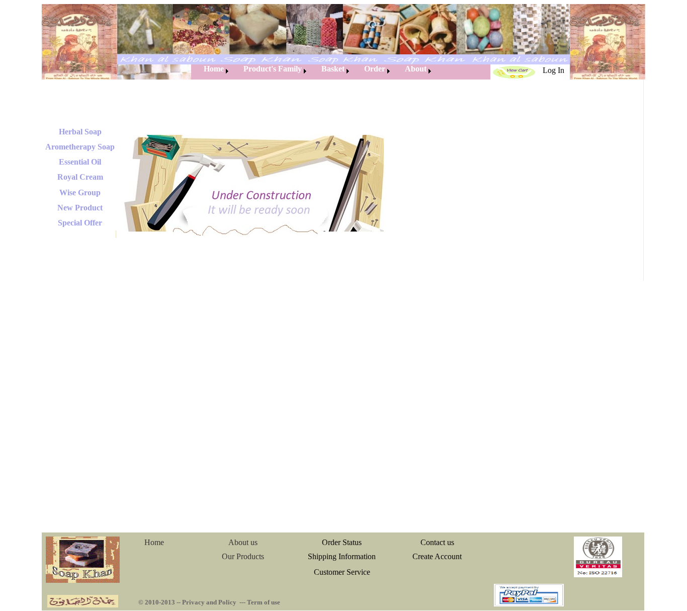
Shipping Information (342, 556)
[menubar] (312, 71)
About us (242, 542)
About (415, 68)
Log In (553, 70)
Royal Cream (80, 177)
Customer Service (342, 572)
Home (214, 68)
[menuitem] (211, 71)
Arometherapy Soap (80, 146)
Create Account (437, 556)
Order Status (342, 542)
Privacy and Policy (209, 602)
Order (374, 68)
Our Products (243, 556)
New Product (80, 207)
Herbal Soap (80, 131)
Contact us (437, 542)
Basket (333, 68)
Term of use (263, 602)
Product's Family (272, 68)
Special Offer (80, 222)
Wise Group (80, 192)
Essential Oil (80, 162)
